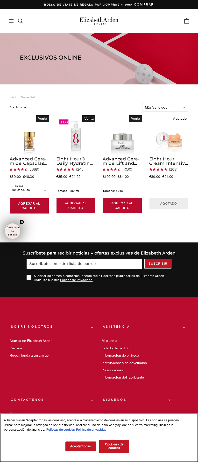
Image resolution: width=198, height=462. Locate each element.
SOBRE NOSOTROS (32, 326)
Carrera (16, 348)
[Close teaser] (21, 222)
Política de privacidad (91, 430)
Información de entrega (120, 355)
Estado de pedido (115, 348)
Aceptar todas (80, 446)
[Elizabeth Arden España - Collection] (99, 21)
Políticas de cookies (60, 430)
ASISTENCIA (116, 326)
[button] (12, 231)
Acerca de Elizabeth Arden (31, 340)
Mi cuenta (110, 340)
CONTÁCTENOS (27, 400)
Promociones (112, 370)
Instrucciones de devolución (124, 363)
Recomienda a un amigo (29, 355)
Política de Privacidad (76, 280)
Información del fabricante (123, 377)
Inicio (14, 97)
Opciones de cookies (114, 446)
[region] (99, 4)
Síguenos (115, 400)
